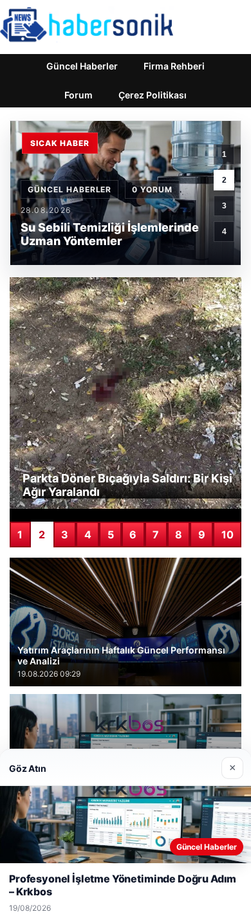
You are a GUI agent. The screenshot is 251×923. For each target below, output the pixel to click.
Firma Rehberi (174, 65)
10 (227, 534)
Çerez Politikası (152, 94)
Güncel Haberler (82, 65)
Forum (78, 94)
